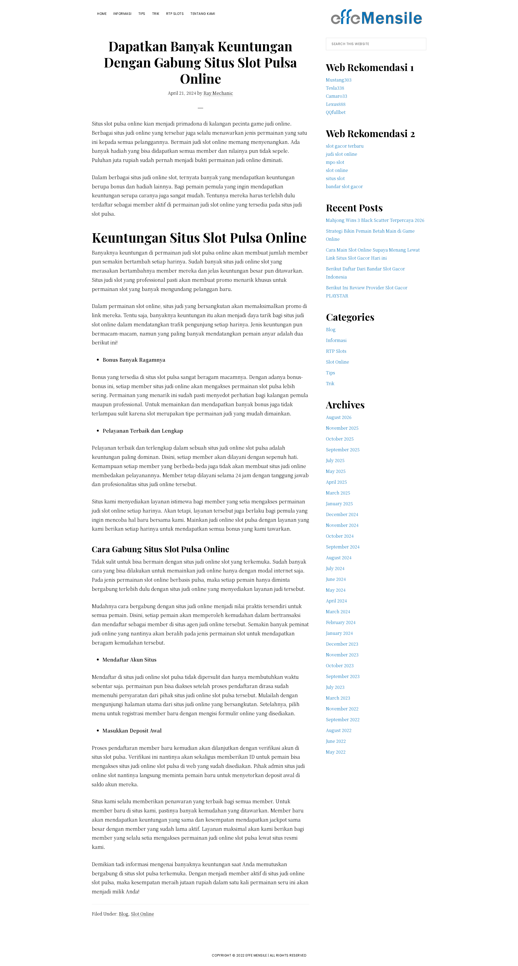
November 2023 (342, 655)
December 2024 (342, 514)
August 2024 (339, 557)
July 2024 (335, 568)
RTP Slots (336, 351)
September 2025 (343, 449)
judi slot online (341, 154)
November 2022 (342, 709)
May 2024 (336, 590)
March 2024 (338, 611)
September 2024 (343, 547)
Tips (330, 373)
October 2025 (340, 439)
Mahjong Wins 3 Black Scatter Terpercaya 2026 (375, 220)
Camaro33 (336, 96)
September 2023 (343, 676)
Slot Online (142, 914)
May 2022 (336, 752)
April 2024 (336, 601)
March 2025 (338, 493)
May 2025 (336, 471)
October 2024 (340, 536)
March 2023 (338, 698)
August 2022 (339, 730)
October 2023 (340, 665)
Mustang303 (339, 80)
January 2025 (339, 503)
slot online (337, 170)
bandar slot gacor (344, 186)
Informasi (336, 340)
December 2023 (342, 644)
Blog (123, 914)
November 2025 (342, 428)
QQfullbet (336, 112)
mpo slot (335, 162)
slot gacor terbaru (345, 146)
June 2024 (336, 579)
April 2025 (336, 482)
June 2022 (336, 741)
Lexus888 (336, 104)
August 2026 (339, 417)
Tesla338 (335, 88)
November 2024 (342, 525)
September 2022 (343, 719)
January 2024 (339, 633)
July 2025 (335, 460)
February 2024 (341, 622)
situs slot (335, 178)
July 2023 (335, 687)
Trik (330, 383)
